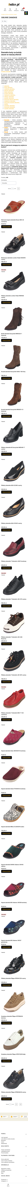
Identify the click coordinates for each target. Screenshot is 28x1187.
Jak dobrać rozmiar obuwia (8, 1139)
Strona (9, 188)
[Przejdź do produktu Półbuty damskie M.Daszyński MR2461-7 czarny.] (14, 433)
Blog (2, 1173)
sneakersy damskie (9, 101)
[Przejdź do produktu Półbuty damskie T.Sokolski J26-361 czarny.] (14, 661)
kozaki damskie (8, 93)
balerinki (6, 86)
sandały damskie (9, 98)
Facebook (3, 1179)
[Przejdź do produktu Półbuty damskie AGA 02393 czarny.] (14, 471)
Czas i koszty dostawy (6, 1160)
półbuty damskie (9, 96)
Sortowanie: (4, 180)
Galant (6, 127)
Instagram (3, 1181)
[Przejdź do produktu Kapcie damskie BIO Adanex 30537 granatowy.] (14, 926)
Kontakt (3, 1171)
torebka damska (5, 71)
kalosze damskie (9, 90)
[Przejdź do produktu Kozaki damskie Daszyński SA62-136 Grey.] (14, 357)
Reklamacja (4, 1143)
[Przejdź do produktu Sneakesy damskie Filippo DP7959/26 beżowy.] (14, 1002)
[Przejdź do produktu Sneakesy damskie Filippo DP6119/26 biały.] (14, 1040)
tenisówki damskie (9, 107)
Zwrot (2, 1142)
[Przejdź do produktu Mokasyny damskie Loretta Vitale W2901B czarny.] (14, 243)
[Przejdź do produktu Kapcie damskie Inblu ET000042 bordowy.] (14, 774)
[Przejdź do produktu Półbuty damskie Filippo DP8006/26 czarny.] (14, 1078)
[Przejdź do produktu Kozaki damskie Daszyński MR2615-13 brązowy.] (14, 395)
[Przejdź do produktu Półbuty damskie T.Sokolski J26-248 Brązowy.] (14, 623)
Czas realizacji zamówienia (7, 1162)
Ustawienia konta (5, 1151)
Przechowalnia (4, 1152)
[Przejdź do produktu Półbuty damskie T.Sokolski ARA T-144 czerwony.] (14, 698)
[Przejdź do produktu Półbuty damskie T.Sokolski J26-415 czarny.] (14, 585)
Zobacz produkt (6, 226)
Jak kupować (4, 1137)
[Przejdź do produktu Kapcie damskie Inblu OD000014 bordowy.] (14, 736)
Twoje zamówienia (5, 1149)
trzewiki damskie (9, 108)
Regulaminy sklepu (5, 1168)
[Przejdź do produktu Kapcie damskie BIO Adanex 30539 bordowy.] (14, 888)
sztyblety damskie (9, 105)
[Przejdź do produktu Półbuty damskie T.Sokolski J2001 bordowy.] (14, 547)
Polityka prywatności (6, 1170)
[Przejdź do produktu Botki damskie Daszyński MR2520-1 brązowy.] (14, 319)
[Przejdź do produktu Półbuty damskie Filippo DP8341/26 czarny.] (14, 964)
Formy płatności (5, 1159)
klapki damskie (8, 92)
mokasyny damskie (9, 95)
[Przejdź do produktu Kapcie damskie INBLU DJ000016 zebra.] (14, 812)
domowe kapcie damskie (11, 99)
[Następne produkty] (16, 1104)
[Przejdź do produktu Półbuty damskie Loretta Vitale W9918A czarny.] (14, 281)
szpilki (6, 104)
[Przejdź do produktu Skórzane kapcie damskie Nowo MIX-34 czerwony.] (14, 205)
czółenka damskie (9, 89)
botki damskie (8, 87)
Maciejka (6, 120)
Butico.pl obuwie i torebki (9, 14)
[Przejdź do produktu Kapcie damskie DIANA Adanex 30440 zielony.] (14, 850)
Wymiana (3, 1140)
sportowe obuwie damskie (11, 102)
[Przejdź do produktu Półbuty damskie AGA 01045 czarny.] (14, 509)
